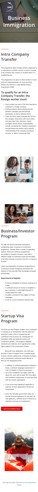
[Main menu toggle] (34, 7)
